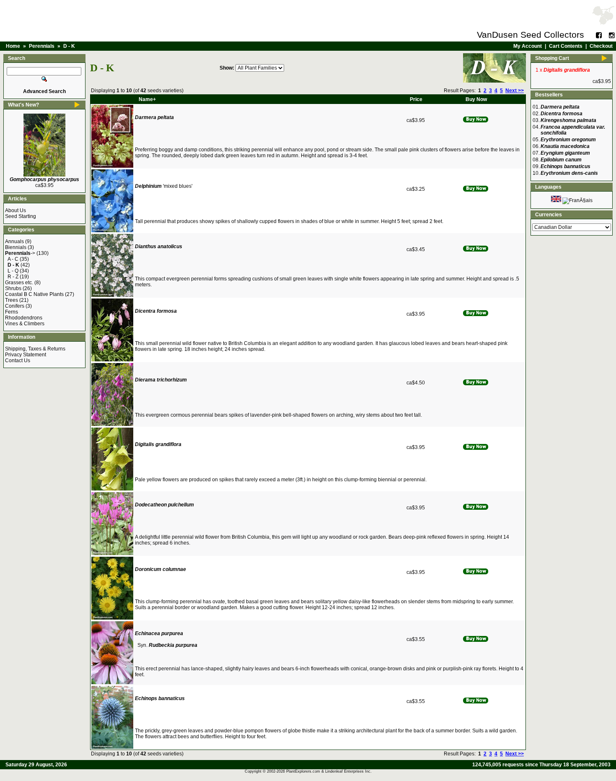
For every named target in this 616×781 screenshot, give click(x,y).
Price (416, 99)
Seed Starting (20, 216)
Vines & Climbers (24, 324)
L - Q (13, 271)
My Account (527, 46)
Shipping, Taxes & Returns (35, 349)
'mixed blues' (163, 186)
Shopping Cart (552, 58)
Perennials (41, 46)
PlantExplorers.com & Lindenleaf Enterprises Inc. (329, 771)
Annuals (14, 241)
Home (13, 46)
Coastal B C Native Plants (34, 294)
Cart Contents (565, 46)
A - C (13, 259)
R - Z (13, 277)
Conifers (14, 306)
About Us (15, 210)
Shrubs (13, 288)
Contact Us (17, 360)
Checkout (601, 46)
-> (20, 253)
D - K (69, 46)
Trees (11, 300)
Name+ (147, 99)
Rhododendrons (23, 318)
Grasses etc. (19, 282)
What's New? (23, 105)
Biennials (15, 247)
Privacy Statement (25, 355)
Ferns (11, 312)
